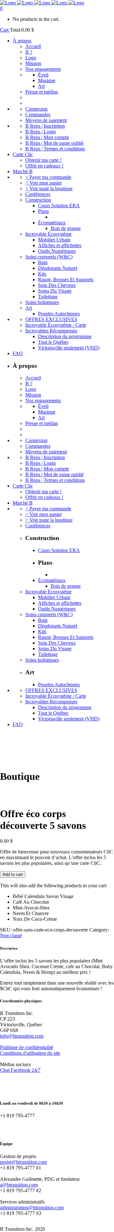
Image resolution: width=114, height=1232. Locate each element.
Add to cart (13, 874)
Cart (5, 30)
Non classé (11, 935)
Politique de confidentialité (26, 1047)
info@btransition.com (21, 1036)
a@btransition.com (19, 1184)
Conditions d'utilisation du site (30, 1053)
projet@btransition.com (23, 1162)
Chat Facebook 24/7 (20, 1070)
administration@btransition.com (32, 1207)
